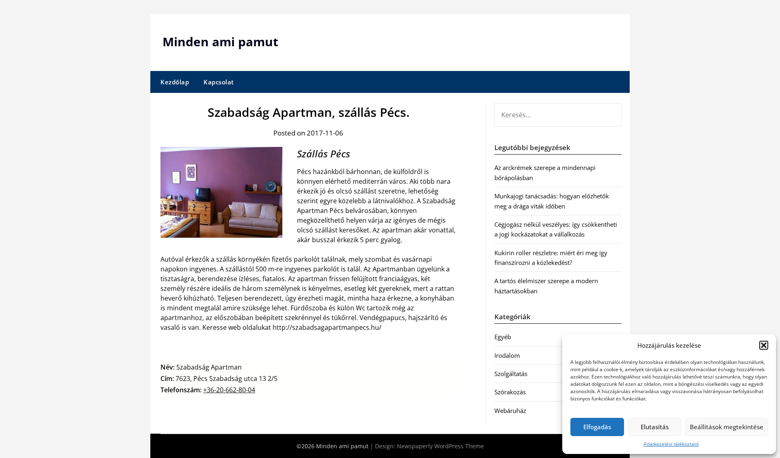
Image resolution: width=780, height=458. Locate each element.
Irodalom (507, 355)
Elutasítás (655, 427)
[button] (764, 345)
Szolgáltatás (510, 374)
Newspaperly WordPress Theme (440, 446)
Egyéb (502, 337)
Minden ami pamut (220, 41)
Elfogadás (597, 427)
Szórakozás (510, 392)
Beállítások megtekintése (726, 427)
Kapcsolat (219, 82)
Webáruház (510, 410)
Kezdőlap (174, 82)
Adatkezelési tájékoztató (671, 444)
